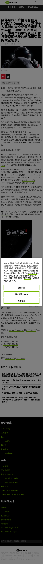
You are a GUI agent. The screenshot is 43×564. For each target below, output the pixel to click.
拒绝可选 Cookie (21, 294)
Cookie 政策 (32, 273)
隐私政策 (27, 278)
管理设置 (21, 288)
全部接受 (21, 301)
